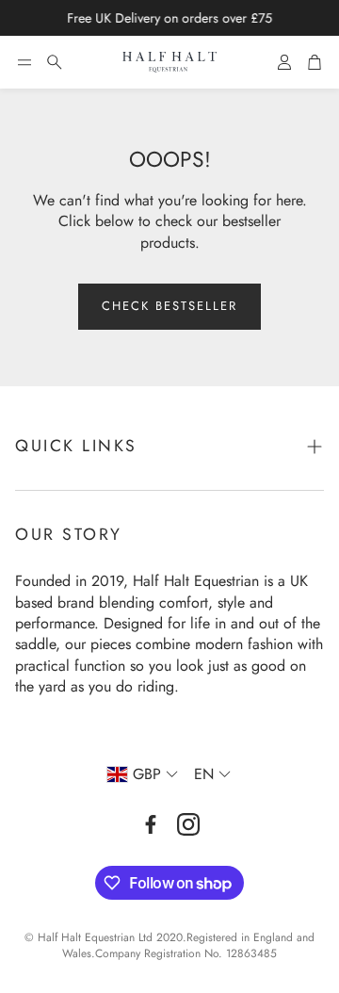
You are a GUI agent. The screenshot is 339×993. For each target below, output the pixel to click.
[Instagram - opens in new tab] (188, 824)
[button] (24, 62)
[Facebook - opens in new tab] (150, 824)
